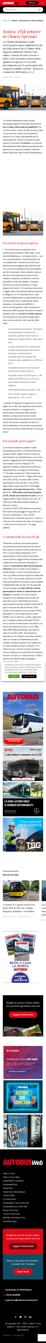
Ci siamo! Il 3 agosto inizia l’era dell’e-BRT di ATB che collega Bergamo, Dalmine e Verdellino (19, 908)
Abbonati (32, 3)
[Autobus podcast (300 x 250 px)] (23, 1131)
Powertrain (8, 1188)
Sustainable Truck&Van (13, 1180)
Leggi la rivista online (23, 1014)
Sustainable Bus (10, 1184)
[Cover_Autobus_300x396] (23, 719)
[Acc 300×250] (23, 1096)
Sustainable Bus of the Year (15, 1206)
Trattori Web (8, 1195)
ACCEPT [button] (14, 676)
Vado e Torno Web (11, 1177)
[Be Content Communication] (19, 1335)
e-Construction (9, 1199)
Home (5, 20)
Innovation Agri (10, 1221)
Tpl (29, 917)
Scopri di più (23, 1271)
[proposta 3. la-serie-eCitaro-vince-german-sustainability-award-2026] (23, 799)
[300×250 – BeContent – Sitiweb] (23, 1062)
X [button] (40, 665)
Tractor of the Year (11, 1214)
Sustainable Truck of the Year (16, 1203)
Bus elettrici (23, 917)
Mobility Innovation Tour (14, 1217)
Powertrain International (14, 1192)
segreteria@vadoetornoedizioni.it (21, 1300)
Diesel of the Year (11, 1210)
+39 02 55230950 (12, 1295)
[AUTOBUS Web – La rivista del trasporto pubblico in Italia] (10, 3)
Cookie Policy (31, 672)
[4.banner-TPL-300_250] (23, 764)
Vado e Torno (9, 1173)
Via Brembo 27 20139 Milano (18, 1289)
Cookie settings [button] (29, 676)
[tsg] (23, 835)
